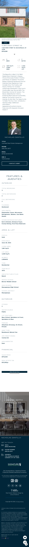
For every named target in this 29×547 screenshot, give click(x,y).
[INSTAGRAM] (12, 485)
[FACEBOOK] (8, 485)
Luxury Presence (14, 494)
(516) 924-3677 (6, 148)
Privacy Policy (20, 501)
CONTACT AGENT (14, 163)
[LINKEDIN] (16, 485)
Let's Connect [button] (14, 427)
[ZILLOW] (20, 485)
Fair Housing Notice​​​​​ (8, 470)
